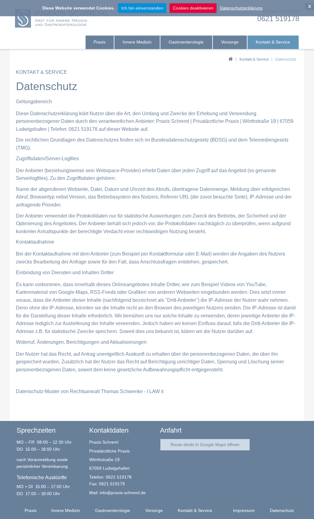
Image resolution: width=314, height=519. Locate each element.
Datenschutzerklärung (241, 8)
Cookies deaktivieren (193, 8)
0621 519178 (119, 477)
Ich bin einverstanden (142, 8)
